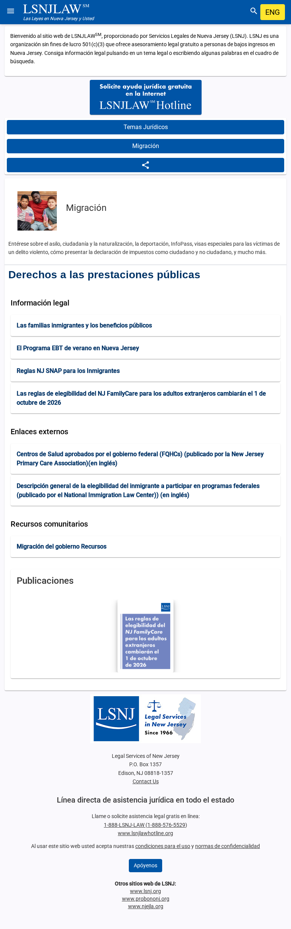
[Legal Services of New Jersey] (145, 718)
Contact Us (146, 781)
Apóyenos (145, 865)
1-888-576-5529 (166, 825)
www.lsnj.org (145, 891)
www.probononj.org (145, 899)
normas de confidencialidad (227, 846)
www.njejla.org (145, 906)
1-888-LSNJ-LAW (125, 825)
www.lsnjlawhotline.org (145, 833)
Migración (145, 146)
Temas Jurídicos (146, 127)
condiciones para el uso (162, 846)
